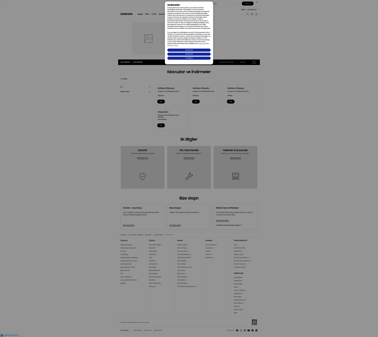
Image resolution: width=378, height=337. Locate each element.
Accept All (189, 50)
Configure (189, 58)
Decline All (189, 54)
